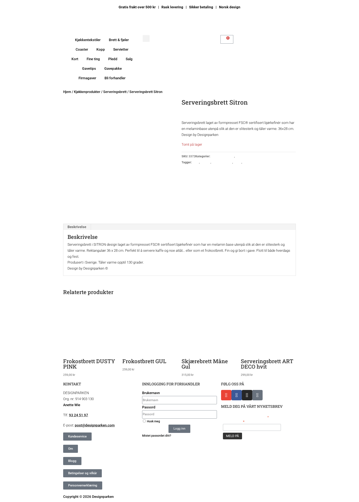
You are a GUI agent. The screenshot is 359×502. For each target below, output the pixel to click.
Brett (195, 162)
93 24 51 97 (78, 415)
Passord (148, 407)
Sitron (237, 162)
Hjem (67, 92)
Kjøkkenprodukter (87, 92)
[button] (146, 38)
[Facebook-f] (236, 395)
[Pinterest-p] (257, 395)
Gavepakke (113, 68)
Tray (246, 162)
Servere (205, 162)
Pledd (112, 59)
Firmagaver (87, 78)
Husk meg (153, 421)
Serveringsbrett (115, 92)
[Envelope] (226, 395)
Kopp (100, 49)
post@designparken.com (95, 425)
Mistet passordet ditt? (156, 435)
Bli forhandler (115, 78)
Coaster (82, 49)
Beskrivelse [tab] (77, 227)
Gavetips (89, 68)
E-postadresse (234, 421)
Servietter (120, 49)
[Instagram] (247, 395)
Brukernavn (151, 393)
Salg (129, 59)
